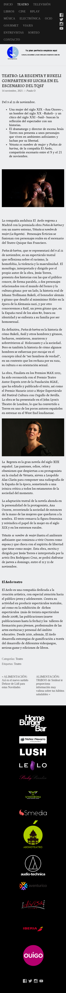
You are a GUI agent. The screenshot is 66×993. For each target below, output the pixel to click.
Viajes (28, 25)
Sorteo (34, 32)
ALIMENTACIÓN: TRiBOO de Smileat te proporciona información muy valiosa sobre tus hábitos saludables (50, 685)
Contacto (12, 39)
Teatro (23, 4)
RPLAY (35, 11)
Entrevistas (14, 32)
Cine (22, 11)
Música (9, 18)
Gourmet (11, 25)
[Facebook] (61, 15)
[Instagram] (61, 24)
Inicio (8, 4)
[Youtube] (61, 29)
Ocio (48, 18)
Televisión (42, 4)
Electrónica (30, 18)
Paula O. (31, 90)
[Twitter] (61, 20)
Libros (9, 11)
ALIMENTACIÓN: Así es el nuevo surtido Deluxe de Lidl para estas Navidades (15, 682)
